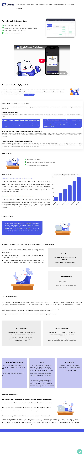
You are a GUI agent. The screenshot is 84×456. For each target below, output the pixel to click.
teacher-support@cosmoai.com (24, 422)
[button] (23, 4)
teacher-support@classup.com (48, 314)
